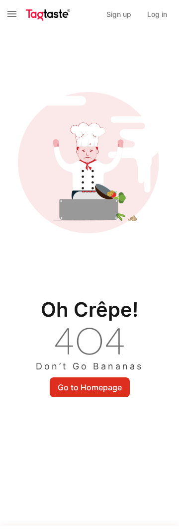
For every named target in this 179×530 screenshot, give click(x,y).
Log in (157, 14)
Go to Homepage (90, 387)
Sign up (118, 14)
